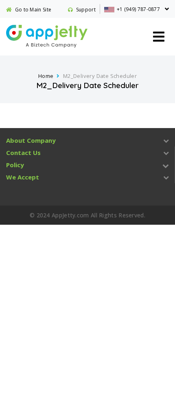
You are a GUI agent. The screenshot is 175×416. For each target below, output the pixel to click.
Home (46, 76)
